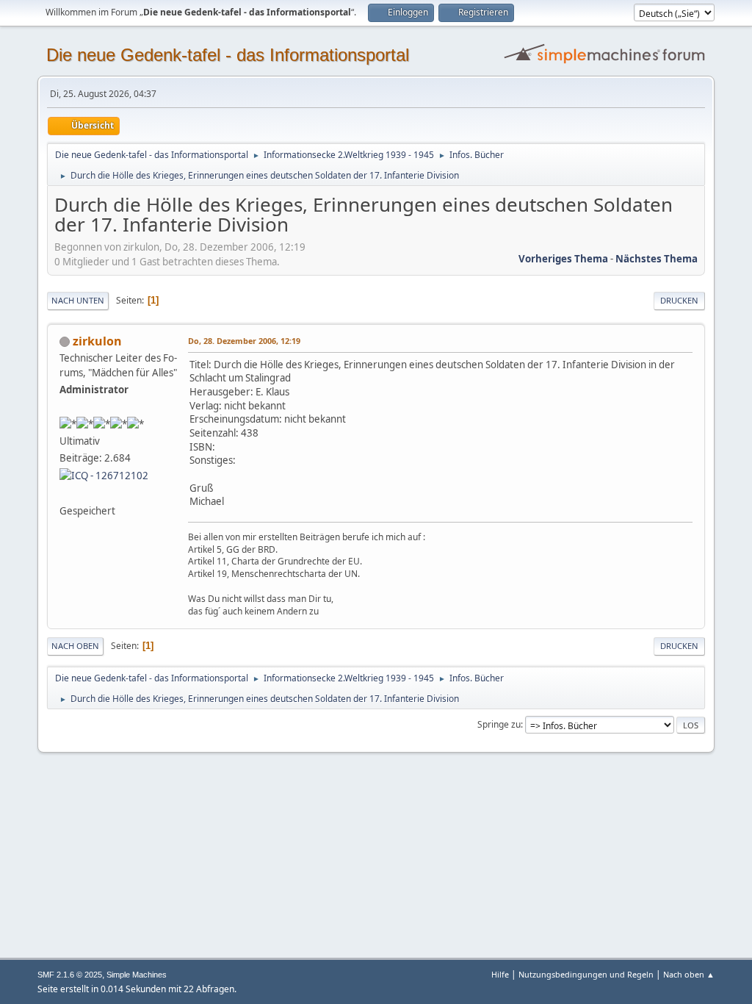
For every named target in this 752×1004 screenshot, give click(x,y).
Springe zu (499, 724)
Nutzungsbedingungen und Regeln (586, 974)
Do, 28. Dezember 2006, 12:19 (244, 340)
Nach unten (77, 300)
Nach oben (75, 645)
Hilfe (500, 974)
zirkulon (97, 341)
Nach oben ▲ (689, 974)
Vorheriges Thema (563, 258)
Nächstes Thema (656, 258)
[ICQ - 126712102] (103, 474)
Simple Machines (136, 974)
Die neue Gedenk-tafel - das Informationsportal (227, 55)
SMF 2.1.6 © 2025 (69, 974)
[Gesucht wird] (65, 492)
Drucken (679, 300)
